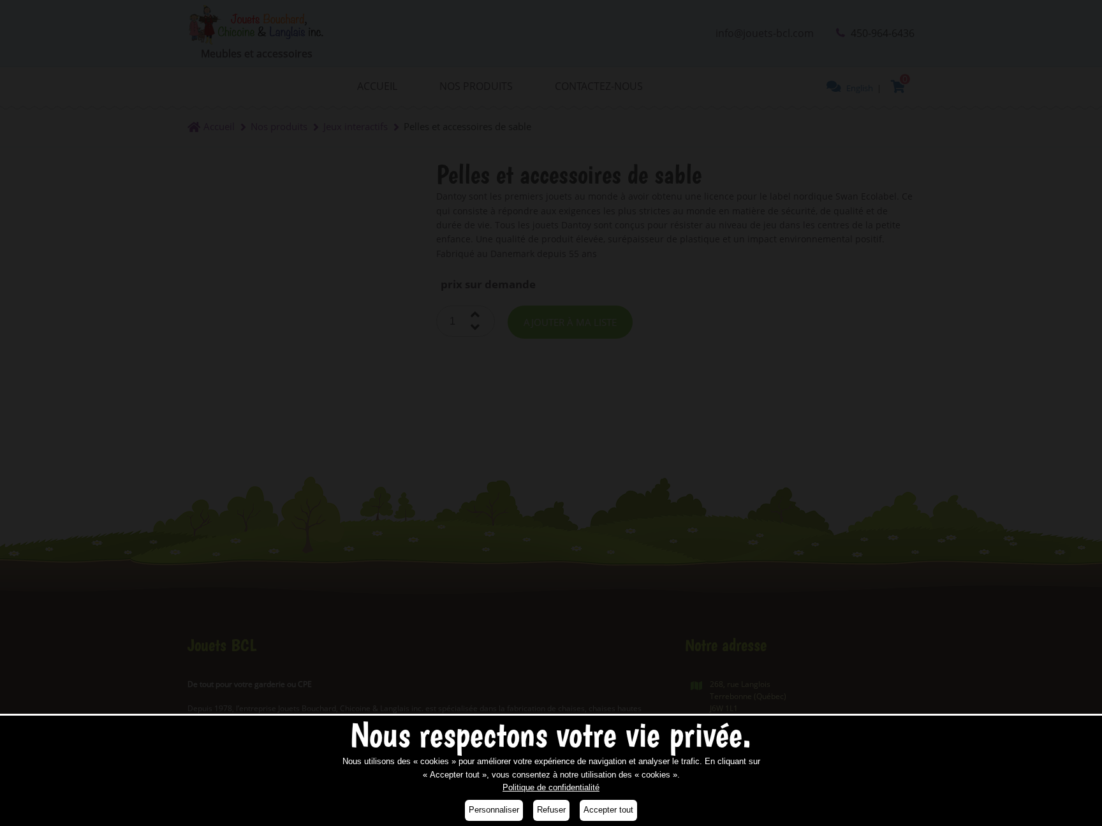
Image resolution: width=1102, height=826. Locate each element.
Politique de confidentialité (551, 787)
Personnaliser (494, 810)
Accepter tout (608, 810)
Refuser (551, 810)
